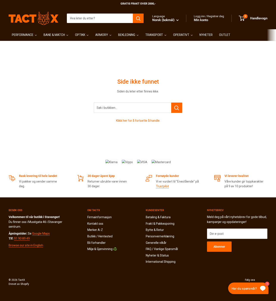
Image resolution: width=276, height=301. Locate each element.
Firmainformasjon (99, 217)
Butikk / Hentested (100, 236)
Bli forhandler (96, 242)
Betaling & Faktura (158, 217)
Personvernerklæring (160, 236)
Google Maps (41, 233)
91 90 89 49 (22, 238)
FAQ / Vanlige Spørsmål (162, 249)
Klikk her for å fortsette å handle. (138, 120)
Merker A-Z (95, 230)
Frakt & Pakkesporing (160, 223)
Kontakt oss (95, 223)
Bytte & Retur (155, 230)
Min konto (201, 20)
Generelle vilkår (156, 242)
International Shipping (161, 261)
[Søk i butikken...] (176, 108)
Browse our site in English (26, 245)
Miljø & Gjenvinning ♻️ (102, 249)
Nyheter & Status (157, 255)
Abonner (219, 246)
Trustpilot (162, 186)
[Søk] (138, 18)
